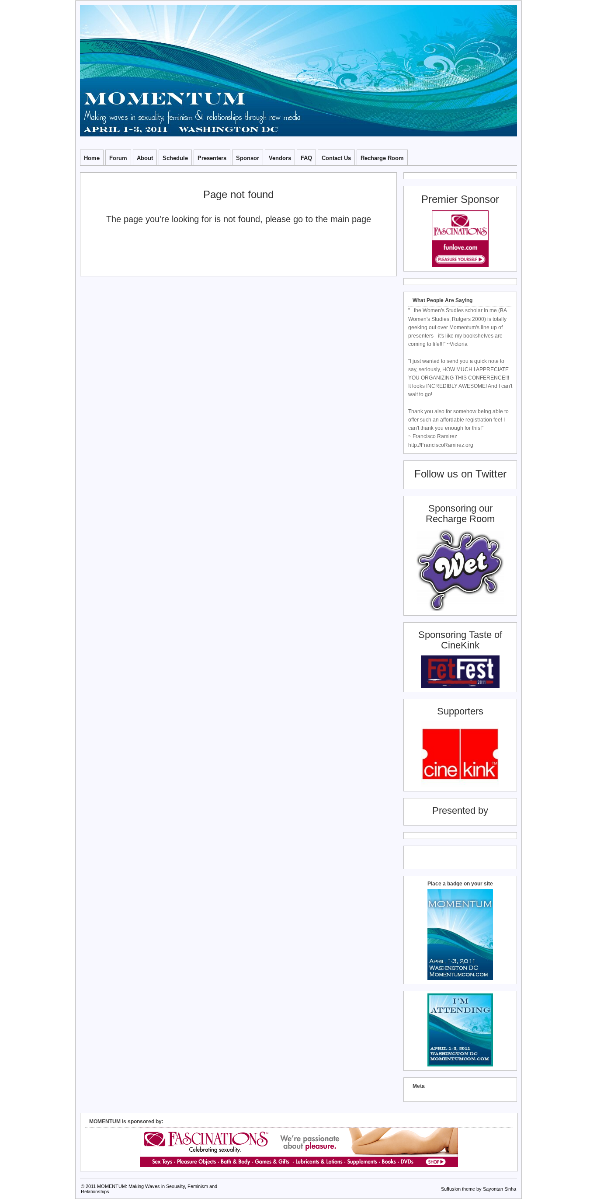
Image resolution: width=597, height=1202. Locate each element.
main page (350, 219)
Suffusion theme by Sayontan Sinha (478, 1189)
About (145, 158)
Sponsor (247, 158)
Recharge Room (382, 158)
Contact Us (336, 158)
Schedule (175, 158)
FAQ (306, 158)
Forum (118, 158)
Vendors (280, 158)
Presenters (212, 158)
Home (92, 158)
